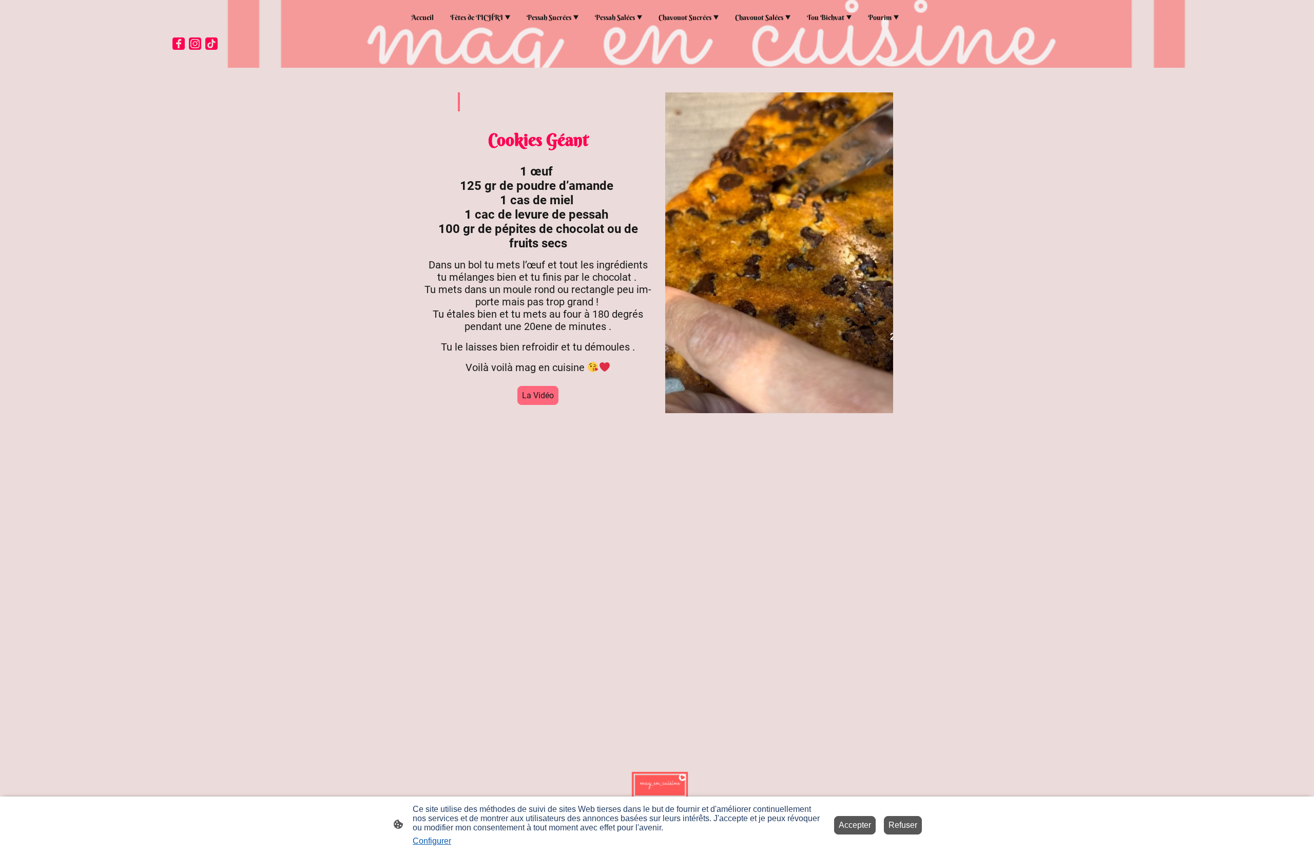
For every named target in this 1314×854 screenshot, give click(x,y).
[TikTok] (211, 43)
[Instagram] (195, 43)
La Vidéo (538, 395)
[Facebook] (178, 43)
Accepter (855, 825)
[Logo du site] (657, 783)
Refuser (902, 825)
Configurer (432, 841)
